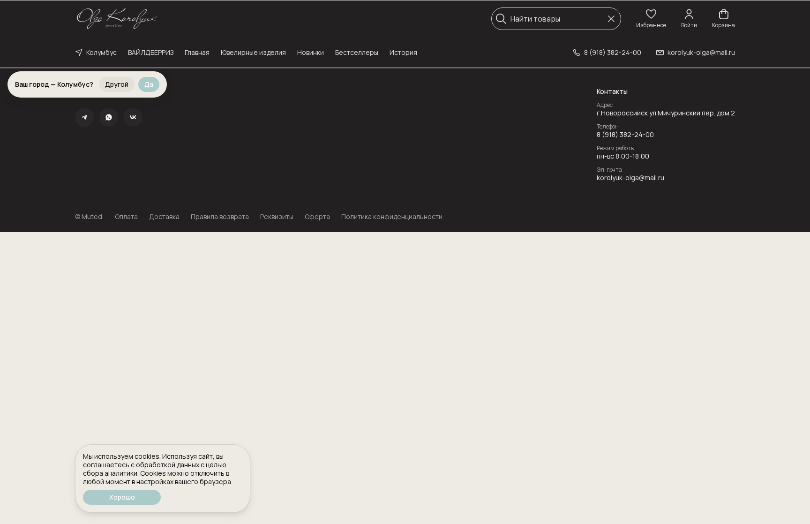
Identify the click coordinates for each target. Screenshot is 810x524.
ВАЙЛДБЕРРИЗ (150, 52)
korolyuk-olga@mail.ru (630, 178)
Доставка (164, 217)
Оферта (317, 217)
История (403, 52)
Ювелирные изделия (253, 52)
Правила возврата (220, 217)
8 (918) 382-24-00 (625, 134)
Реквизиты (276, 217)
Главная (197, 52)
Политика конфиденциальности (391, 217)
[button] (651, 18)
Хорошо (122, 497)
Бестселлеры (356, 52)
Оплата (126, 217)
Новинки (310, 52)
